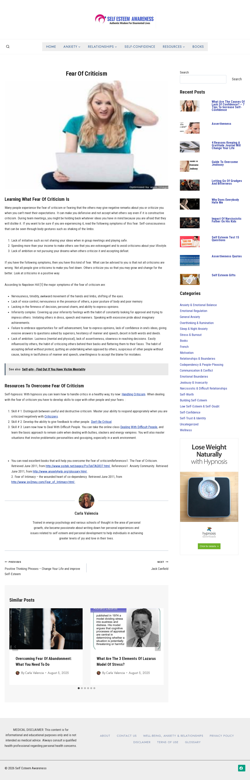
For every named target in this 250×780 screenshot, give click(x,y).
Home (51, 46)
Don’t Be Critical (101, 422)
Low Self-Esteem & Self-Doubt (199, 406)
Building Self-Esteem (193, 400)
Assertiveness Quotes (227, 256)
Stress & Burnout (191, 335)
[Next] (158, 646)
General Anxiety (190, 317)
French (184, 347)
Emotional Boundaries (194, 376)
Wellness (186, 430)
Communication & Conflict (196, 370)
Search (184, 72)
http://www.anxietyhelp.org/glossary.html (60, 471)
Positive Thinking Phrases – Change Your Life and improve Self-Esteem (42, 568)
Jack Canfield (159, 565)
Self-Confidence (140, 46)
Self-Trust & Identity (193, 418)
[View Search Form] (8, 47)
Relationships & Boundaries (197, 358)
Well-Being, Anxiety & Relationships (173, 736)
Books (198, 46)
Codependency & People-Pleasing (201, 365)
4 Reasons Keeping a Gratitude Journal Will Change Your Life (226, 145)
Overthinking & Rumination (197, 323)
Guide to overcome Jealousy (225, 163)
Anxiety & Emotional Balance (198, 305)
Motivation (187, 353)
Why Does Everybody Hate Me (225, 201)
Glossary (193, 742)
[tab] (79, 688)
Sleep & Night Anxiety (194, 329)
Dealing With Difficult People (138, 427)
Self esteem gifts (224, 275)
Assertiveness (221, 124)
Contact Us (127, 736)
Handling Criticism (133, 394)
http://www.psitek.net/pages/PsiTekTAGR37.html (78, 466)
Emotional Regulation (193, 311)
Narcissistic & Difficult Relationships (203, 388)
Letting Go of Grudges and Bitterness (227, 182)
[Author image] (18, 673)
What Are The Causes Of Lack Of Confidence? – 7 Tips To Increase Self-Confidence (228, 106)
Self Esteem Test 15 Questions (225, 239)
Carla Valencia (86, 513)
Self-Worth (187, 394)
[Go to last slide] (15, 646)
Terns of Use (168, 742)
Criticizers (51, 416)
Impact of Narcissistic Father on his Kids (226, 220)
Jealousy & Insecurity (194, 382)
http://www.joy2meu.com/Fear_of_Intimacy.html (43, 482)
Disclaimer (142, 742)
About (105, 736)
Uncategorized (189, 424)
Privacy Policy (222, 736)
